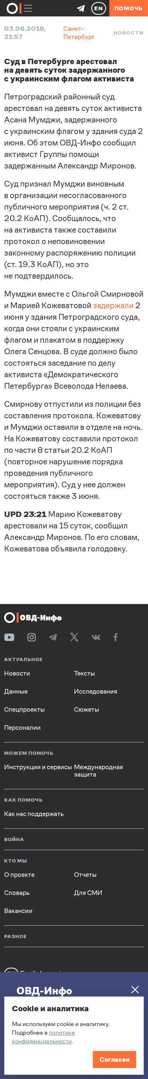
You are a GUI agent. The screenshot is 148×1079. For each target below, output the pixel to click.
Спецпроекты (24, 709)
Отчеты (85, 874)
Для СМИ (88, 893)
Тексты (84, 673)
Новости (128, 33)
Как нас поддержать (34, 814)
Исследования (95, 691)
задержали (113, 305)
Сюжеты (86, 709)
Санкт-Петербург (79, 32)
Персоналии (22, 727)
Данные (16, 691)
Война (14, 839)
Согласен (114, 1059)
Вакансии (18, 911)
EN (98, 8)
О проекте (19, 874)
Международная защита (98, 770)
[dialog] (74, 1035)
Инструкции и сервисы (38, 767)
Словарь (17, 893)
